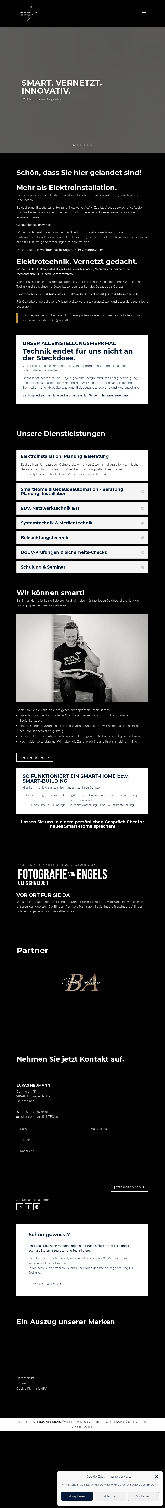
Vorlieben (143, 1496)
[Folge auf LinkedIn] (19, 1207)
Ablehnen (110, 1496)
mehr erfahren (32, 757)
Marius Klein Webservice (104, 1422)
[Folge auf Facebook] (28, 1207)
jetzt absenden (127, 1187)
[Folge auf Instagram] (36, 1207)
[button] (157, 1477)
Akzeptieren (77, 1496)
